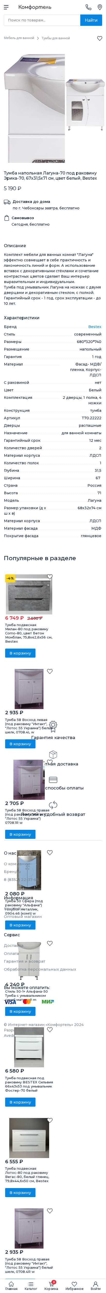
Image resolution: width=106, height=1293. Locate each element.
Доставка (13, 945)
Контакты (14, 908)
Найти (91, 20)
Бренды (12, 871)
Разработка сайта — (23, 1033)
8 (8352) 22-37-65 (21, 879)
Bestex (94, 326)
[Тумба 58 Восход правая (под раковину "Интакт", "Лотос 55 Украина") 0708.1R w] (29, 780)
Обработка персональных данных (40, 969)
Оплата (11, 953)
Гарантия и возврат (24, 961)
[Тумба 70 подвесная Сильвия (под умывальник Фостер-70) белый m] (29, 1047)
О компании (17, 863)
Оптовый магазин (23, 916)
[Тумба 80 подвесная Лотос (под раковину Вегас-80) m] (29, 1138)
